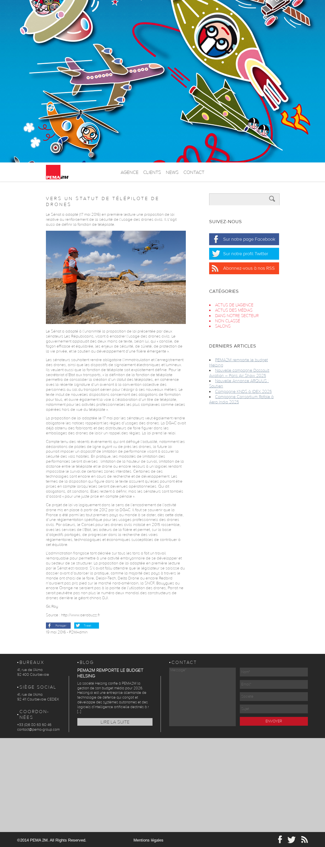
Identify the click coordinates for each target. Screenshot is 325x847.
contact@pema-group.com (38, 729)
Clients (152, 172)
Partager (60, 625)
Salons (223, 326)
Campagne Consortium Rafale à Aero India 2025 (241, 399)
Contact (193, 172)
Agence (129, 172)
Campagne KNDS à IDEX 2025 (243, 391)
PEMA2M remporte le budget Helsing (238, 362)
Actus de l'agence (234, 305)
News (172, 172)
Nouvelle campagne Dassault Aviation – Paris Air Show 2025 (239, 373)
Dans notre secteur (237, 315)
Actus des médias (233, 310)
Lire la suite (115, 722)
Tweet (87, 625)
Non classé (227, 321)
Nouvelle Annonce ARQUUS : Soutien (239, 383)
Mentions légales (148, 840)
